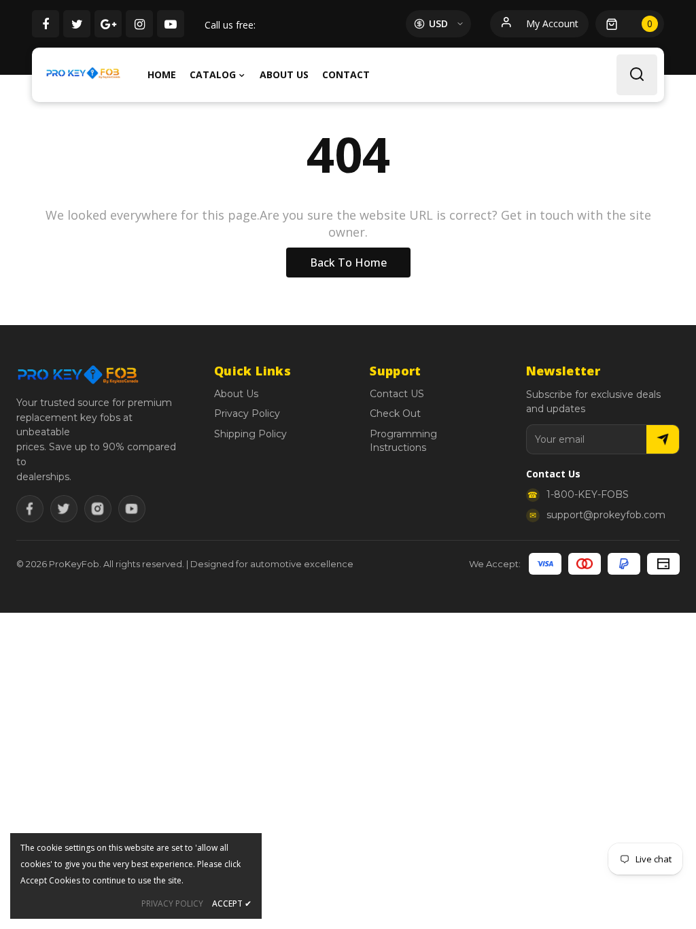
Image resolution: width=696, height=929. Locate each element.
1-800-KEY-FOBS (587, 494)
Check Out (395, 413)
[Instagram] (97, 508)
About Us (236, 394)
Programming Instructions (403, 441)
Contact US (397, 394)
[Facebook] (30, 508)
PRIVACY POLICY (172, 903)
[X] (63, 508)
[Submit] (662, 439)
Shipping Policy (250, 434)
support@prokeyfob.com (605, 515)
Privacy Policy (247, 413)
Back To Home (348, 262)
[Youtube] (131, 508)
